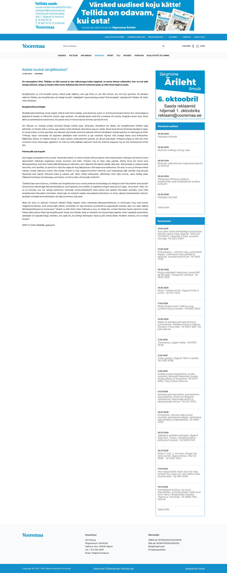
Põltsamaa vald (113, 568)
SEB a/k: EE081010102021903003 (163, 543)
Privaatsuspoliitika (156, 549)
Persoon (139, 55)
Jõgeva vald (98, 568)
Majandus (86, 55)
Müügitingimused (156, 546)
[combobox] (111, 46)
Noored (127, 55)
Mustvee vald (127, 568)
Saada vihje (199, 37)
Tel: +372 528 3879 (94, 549)
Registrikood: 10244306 (96, 543)
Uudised (62, 55)
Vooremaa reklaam (136, 37)
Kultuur (73, 55)
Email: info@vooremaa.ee (97, 553)
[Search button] (163, 46)
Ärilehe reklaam (155, 37)
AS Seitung (90, 540)
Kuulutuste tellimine (114, 37)
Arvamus (99, 55)
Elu (118, 55)
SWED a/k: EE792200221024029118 (164, 540)
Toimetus (186, 37)
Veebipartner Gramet (195, 568)
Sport (110, 55)
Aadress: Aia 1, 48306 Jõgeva (99, 546)
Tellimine (173, 37)
